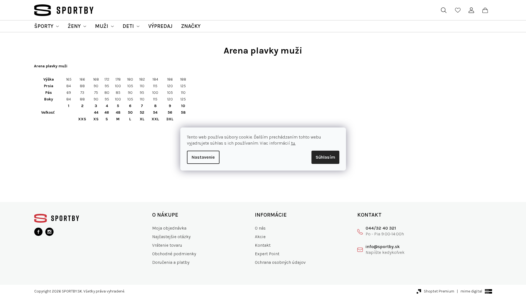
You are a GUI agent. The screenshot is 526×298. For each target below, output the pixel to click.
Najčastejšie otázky (171, 236)
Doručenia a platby (170, 262)
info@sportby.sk (383, 246)
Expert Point (267, 253)
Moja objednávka (169, 228)
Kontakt (263, 245)
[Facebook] (38, 232)
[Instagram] (49, 232)
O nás (260, 228)
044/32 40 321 (381, 228)
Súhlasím (325, 157)
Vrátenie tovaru (167, 245)
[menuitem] (46, 26)
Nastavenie (203, 157)
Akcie (260, 236)
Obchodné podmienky (174, 253)
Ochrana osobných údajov (280, 262)
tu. (293, 143)
